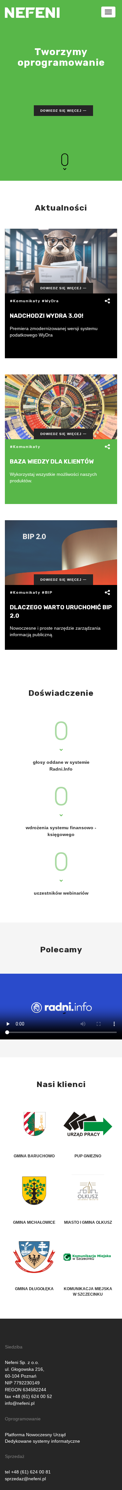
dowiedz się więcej (61, 110)
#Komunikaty (25, 301)
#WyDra (50, 301)
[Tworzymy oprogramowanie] (32, 8)
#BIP (47, 592)
